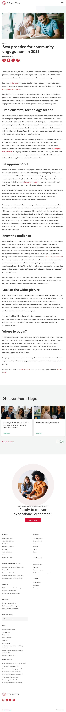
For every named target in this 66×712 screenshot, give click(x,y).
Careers (35, 567)
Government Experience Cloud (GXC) (13, 567)
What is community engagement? (12, 669)
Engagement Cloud (8, 572)
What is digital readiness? (9, 680)
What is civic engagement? (10, 666)
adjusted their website (30, 182)
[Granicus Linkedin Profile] (10, 700)
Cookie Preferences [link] (6, 710)
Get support (36, 588)
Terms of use (6, 632)
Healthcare (5, 544)
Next (62, 441)
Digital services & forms (9, 590)
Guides (35, 552)
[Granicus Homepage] (10, 694)
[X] (4, 60)
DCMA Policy (6, 643)
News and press (37, 564)
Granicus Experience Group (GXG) (12, 578)
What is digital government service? (12, 674)
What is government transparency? (12, 682)
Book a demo (33, 520)
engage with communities (11, 89)
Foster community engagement (11, 606)
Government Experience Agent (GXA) (13, 575)
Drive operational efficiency (10, 608)
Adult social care (7, 552)
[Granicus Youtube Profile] (7, 700)
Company (36, 562)
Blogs (34, 544)
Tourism (4, 555)
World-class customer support (42, 572)
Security (4, 640)
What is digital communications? (11, 671)
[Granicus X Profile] (14, 700)
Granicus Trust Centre (8, 629)
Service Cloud (6, 570)
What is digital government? (10, 677)
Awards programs (38, 570)
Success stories (37, 541)
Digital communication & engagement (13, 588)
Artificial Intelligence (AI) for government (14, 663)
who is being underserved (54, 257)
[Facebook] (8, 60)
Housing (4, 549)
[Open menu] (62, 3)
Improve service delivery (9, 603)
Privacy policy (6, 635)
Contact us (36, 585)
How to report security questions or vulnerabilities (12, 651)
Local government (7, 538)
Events (35, 549)
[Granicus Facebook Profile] (3, 700)
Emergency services (8, 546)
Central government (8, 541)
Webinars (35, 546)
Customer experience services (11, 593)
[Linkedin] (13, 60)
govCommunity (15, 83)
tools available (25, 369)
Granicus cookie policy (8, 655)
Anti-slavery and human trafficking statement (12, 647)
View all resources (8, 442)
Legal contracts (6, 637)
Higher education (7, 557)
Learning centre (37, 538)
